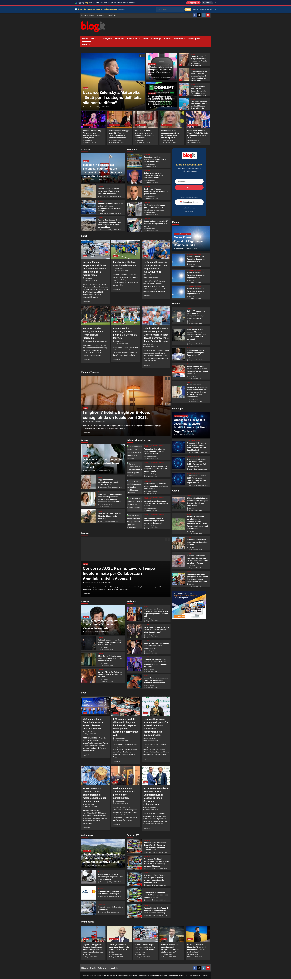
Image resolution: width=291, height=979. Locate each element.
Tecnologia (156, 39)
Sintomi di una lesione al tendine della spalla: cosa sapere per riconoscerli (154, 520)
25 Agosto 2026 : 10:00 (115, 487)
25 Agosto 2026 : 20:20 (195, 510)
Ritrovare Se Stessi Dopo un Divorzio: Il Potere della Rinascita (109, 516)
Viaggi (85, 403)
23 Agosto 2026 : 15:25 (106, 649)
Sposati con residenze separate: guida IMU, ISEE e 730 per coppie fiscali (155, 159)
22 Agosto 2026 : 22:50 (151, 809)
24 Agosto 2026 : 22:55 (114, 882)
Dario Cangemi (89, 631)
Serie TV (146, 606)
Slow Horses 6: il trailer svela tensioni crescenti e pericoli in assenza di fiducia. (110, 658)
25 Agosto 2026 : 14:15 (195, 549)
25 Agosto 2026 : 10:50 (151, 277)
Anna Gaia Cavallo (116, 140)
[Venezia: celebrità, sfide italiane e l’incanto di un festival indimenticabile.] (134, 647)
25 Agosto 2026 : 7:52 (106, 506)
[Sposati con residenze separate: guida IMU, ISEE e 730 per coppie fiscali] (134, 161)
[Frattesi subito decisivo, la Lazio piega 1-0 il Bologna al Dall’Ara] (125, 315)
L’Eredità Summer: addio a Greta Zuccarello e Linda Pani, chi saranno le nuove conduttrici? (198, 76)
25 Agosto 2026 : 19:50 (114, 196)
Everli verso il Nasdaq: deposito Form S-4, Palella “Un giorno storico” (156, 191)
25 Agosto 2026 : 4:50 (195, 378)
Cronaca (85, 161)
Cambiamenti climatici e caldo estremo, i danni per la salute (197, 542)
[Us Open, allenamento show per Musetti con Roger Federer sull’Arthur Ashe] (156, 249)
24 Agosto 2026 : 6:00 (201, 453)
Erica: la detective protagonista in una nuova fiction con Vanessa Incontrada (103, 624)
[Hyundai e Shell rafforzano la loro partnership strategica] (88, 893)
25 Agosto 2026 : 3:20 (160, 900)
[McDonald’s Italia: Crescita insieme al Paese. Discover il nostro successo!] (95, 706)
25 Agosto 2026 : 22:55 (99, 180)
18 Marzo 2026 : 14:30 (195, 298)
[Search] (208, 39)
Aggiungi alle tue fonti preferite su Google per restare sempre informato (106, 3)
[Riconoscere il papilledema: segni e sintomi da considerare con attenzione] (134, 487)
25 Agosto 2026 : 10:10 (195, 142)
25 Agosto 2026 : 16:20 (143, 142)
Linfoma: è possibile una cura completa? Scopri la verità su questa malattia (155, 468)
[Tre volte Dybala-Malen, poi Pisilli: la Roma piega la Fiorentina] (95, 315)
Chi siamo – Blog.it (87, 15)
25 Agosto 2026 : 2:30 (195, 586)
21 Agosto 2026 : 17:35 (114, 912)
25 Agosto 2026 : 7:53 (152, 458)
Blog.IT (102, 521)
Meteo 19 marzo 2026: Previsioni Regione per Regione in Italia (196, 291)
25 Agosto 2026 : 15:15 (160, 869)
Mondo (85, 78)
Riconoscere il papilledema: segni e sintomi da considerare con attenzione (156, 486)
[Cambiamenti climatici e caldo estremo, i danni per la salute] (179, 543)
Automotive (179, 39)
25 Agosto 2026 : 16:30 (103, 421)
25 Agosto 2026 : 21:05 (160, 852)
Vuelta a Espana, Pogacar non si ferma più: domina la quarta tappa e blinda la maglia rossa (94, 268)
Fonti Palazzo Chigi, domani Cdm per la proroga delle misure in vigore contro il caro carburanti (196, 334)
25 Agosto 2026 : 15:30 (121, 740)
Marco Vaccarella (150, 164)
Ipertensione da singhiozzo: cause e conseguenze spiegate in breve (156, 503)
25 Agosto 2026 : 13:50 (114, 230)
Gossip (193, 54)
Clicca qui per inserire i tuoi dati (202, 9)
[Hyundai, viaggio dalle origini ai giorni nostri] (88, 908)
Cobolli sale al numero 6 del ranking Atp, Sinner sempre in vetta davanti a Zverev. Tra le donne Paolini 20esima (156, 334)
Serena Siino (103, 487)
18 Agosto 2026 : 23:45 (106, 665)
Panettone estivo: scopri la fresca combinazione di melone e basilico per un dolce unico (94, 794)
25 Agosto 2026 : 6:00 (188, 434)
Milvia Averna (88, 140)
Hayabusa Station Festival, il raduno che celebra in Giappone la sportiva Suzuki (101, 858)
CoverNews (192, 975)
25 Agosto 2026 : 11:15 (152, 182)
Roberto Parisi (88, 278)
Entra (189, 187)
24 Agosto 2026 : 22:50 (195, 401)
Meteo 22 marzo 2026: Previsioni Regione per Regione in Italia (189, 241)
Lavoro (167, 39)
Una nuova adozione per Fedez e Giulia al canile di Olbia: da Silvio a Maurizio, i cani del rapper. (199, 91)
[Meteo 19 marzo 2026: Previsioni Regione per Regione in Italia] (179, 292)
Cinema (85, 617)
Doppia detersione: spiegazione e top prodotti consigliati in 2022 (108, 482)
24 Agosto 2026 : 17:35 (152, 214)
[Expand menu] (97, 39)
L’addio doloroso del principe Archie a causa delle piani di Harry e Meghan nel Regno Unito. (199, 61)
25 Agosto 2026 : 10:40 (195, 360)
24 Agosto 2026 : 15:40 (91, 806)
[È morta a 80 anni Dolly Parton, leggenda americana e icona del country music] (93, 119)
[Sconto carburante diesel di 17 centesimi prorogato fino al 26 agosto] (134, 225)
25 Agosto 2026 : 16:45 (99, 865)
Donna (118, 39)
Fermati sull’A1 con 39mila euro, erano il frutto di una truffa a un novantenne (108, 191)
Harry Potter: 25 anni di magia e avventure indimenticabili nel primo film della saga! (156, 629)
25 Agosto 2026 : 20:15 (167, 77)
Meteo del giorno (185, 234)
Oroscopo (193, 39)
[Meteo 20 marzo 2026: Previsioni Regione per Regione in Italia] (179, 276)
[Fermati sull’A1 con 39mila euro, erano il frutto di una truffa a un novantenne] (88, 191)
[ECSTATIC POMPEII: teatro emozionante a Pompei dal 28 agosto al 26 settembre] (145, 119)
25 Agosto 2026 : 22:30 (195, 323)
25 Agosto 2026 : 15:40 (105, 582)
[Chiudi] (215, 2)
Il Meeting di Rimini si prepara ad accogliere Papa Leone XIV (195, 352)
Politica (189, 308)
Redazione (100, 15)
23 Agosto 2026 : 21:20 (101, 631)
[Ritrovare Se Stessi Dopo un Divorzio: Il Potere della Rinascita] (88, 516)
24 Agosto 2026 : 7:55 (152, 510)
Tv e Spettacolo (88, 125)
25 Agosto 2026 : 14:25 (195, 533)
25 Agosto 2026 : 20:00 (103, 470)
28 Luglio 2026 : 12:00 (152, 653)
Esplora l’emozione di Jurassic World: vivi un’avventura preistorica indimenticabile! (156, 680)
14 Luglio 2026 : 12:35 (152, 687)
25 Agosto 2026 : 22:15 (91, 142)
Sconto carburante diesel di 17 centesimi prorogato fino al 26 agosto (156, 223)
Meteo (85, 44)
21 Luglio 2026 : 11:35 (151, 671)
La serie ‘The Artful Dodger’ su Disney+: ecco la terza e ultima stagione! (110, 674)
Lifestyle (106, 39)
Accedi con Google (190, 202)
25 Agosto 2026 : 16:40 (195, 344)
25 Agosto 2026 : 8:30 (195, 568)
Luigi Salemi (192, 508)
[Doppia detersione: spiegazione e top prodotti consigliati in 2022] (88, 482)
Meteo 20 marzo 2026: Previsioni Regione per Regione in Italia (196, 275)
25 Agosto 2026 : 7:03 (112, 521)
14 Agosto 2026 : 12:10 (106, 681)
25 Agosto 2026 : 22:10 (91, 734)
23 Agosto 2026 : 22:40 (121, 803)
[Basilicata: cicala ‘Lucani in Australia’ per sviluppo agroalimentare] (125, 775)
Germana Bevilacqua (106, 504)
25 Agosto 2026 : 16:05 (169, 142)
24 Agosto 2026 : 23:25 (152, 198)
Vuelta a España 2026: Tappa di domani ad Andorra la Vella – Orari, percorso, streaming (156, 910)
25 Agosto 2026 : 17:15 (152, 166)
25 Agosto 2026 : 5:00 (101, 341)
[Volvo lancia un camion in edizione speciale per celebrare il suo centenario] (88, 877)
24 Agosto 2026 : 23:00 (121, 343)
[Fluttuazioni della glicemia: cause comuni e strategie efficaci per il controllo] (134, 452)
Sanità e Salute (114, 939)
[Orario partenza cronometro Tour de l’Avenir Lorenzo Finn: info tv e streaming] (134, 895)
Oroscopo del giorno (181, 416)
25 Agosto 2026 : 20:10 (167, 107)
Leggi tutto (86, 301)
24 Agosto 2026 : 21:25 (160, 915)
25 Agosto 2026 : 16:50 (121, 270)
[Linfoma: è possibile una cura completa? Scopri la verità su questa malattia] (134, 469)
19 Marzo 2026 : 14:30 (195, 282)
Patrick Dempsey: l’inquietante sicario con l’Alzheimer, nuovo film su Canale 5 (110, 642)
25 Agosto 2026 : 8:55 (152, 621)
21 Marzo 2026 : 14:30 (190, 248)
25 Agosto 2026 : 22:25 (195, 957)
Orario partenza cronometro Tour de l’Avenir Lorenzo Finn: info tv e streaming (156, 894)
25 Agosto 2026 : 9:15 (160, 885)
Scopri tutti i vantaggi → (189, 208)
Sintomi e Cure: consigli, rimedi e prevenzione (154, 446)
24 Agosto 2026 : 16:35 (151, 740)
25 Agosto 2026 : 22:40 (91, 280)
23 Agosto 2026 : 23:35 (152, 230)
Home (85, 39)
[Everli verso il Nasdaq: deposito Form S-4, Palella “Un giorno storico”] (134, 193)
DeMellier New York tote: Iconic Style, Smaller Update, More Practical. (103, 463)
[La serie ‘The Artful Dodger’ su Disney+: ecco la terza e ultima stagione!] (88, 676)
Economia (147, 154)
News (93, 39)
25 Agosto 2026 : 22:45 (117, 957)
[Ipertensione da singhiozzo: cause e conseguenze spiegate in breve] (134, 504)
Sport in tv (147, 840)
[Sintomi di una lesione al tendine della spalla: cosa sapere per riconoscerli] (134, 521)
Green (176, 234)
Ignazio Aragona (154, 77)
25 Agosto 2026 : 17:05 (114, 213)
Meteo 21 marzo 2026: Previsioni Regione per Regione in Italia (196, 259)
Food (145, 39)
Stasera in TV (133, 39)
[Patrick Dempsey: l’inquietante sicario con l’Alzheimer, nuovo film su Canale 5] (88, 643)
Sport (85, 256)
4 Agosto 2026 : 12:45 (152, 637)
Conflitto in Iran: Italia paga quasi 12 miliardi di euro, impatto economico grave (154, 207)
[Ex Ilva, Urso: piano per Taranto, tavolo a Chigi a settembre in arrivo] (134, 177)
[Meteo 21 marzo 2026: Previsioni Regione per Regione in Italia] (179, 260)
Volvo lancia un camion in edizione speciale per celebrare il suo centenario (110, 876)
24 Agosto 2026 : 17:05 (114, 896)
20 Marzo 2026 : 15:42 (195, 266)
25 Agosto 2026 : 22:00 (117, 142)
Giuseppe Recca (89, 107)
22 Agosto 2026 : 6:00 (201, 485)
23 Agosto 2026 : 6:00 (201, 469)
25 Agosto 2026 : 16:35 (103, 107)
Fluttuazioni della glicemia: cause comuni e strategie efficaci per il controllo (154, 451)
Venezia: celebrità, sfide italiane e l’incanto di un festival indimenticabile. (156, 645)
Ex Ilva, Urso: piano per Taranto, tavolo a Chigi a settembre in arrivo (153, 175)
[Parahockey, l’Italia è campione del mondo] (125, 249)
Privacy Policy (111, 15)
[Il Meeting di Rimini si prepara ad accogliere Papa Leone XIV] (179, 354)
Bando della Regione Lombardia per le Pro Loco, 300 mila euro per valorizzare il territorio (122, 412)
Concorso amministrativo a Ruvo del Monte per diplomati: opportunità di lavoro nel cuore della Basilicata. (125, 573)
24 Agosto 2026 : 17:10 (151, 346)
